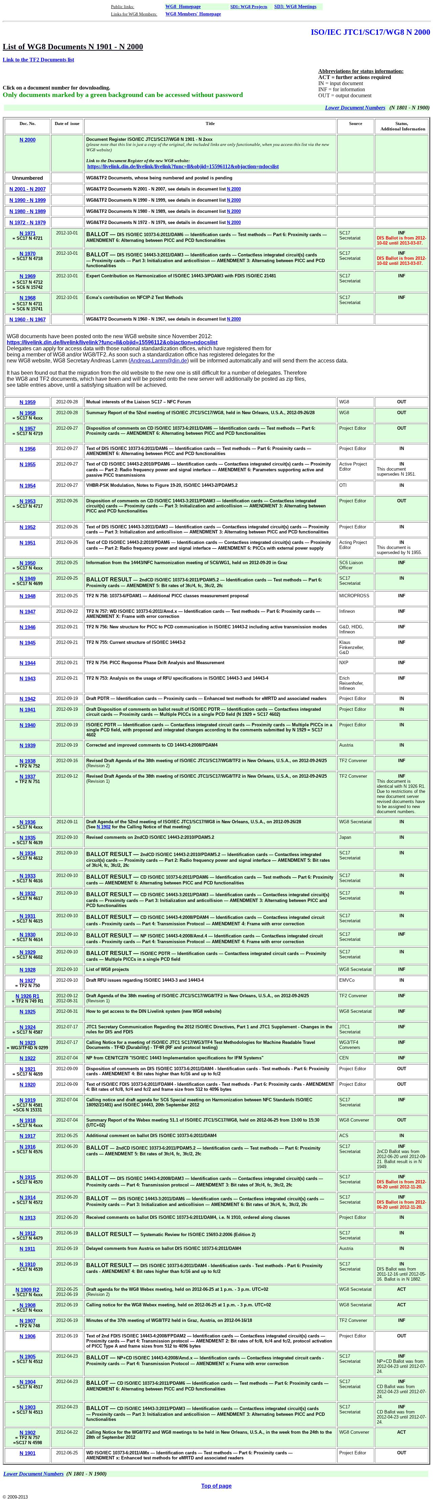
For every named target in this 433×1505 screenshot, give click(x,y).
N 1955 (28, 464)
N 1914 (28, 1197)
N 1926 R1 (27, 996)
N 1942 (28, 699)
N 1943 (28, 678)
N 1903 (28, 1407)
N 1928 (28, 970)
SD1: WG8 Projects (248, 6)
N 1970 (28, 253)
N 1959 (28, 402)
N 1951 (28, 543)
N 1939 (28, 745)
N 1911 (27, 1249)
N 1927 (28, 980)
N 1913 (28, 1218)
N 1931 (28, 916)
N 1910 (28, 1264)
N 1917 (28, 1136)
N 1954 (28, 485)
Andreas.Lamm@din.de (158, 360)
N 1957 (28, 428)
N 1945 (28, 643)
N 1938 (28, 761)
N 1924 (28, 1027)
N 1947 (28, 611)
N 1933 (28, 876)
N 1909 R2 (27, 1290)
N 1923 (28, 1043)
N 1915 (28, 1177)
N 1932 (28, 893)
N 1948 (28, 596)
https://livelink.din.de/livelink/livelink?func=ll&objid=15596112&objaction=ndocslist (183, 166)
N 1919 (28, 1100)
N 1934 (28, 853)
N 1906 (28, 1336)
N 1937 (28, 776)
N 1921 (28, 1069)
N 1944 (28, 663)
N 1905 (28, 1356)
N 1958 (28, 413)
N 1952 (28, 527)
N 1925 (28, 1011)
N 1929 (28, 952)
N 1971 (28, 233)
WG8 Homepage (183, 6)
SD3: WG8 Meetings (295, 6)
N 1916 (28, 1147)
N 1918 (28, 1120)
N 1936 (28, 822)
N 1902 (104, 826)
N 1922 (28, 1058)
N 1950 (28, 563)
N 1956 (28, 449)
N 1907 (28, 1321)
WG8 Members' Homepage (193, 14)
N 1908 (28, 1305)
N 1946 (28, 627)
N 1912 (28, 1233)
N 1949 (28, 578)
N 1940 (28, 725)
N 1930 (28, 934)
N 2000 (234, 189)
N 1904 (28, 1382)
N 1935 (28, 838)
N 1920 (28, 1084)
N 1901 (28, 1453)
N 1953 (28, 501)
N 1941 (28, 709)
